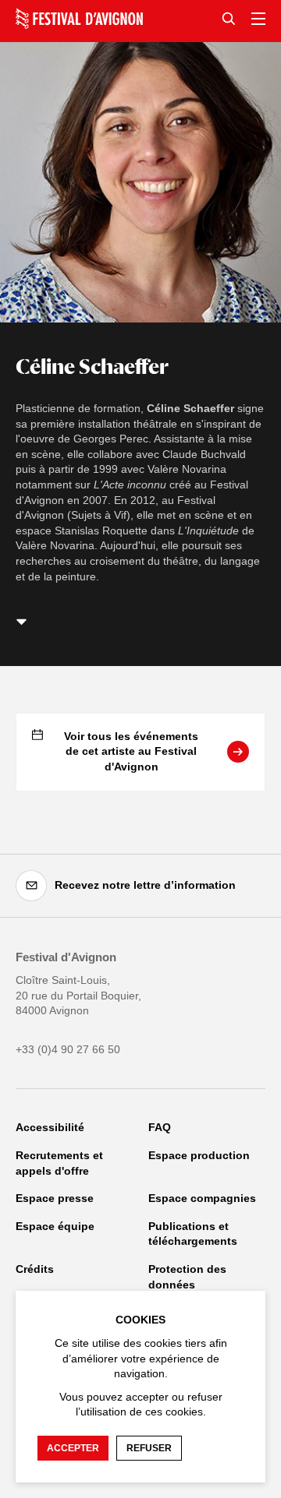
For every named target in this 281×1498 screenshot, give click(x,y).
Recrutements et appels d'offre (59, 1163)
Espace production (199, 1155)
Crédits (35, 1269)
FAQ (159, 1127)
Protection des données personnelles (187, 1284)
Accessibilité (50, 1127)
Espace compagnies (202, 1198)
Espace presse (55, 1198)
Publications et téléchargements (192, 1234)
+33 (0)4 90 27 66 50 (68, 1049)
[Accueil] (79, 19)
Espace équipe (55, 1226)
